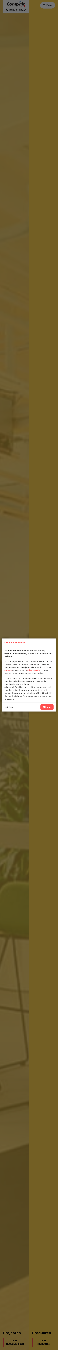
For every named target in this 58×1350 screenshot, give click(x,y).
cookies (8, 670)
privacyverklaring (35, 670)
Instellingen (9, 707)
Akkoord (47, 707)
